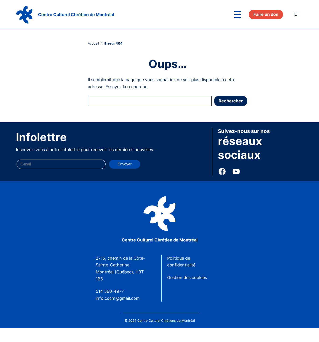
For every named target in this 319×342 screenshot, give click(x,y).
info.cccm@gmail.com (118, 298)
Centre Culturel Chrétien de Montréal (76, 14)
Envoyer (124, 164)
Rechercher (231, 100)
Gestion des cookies (187, 277)
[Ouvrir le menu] (237, 14)
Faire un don (265, 14)
